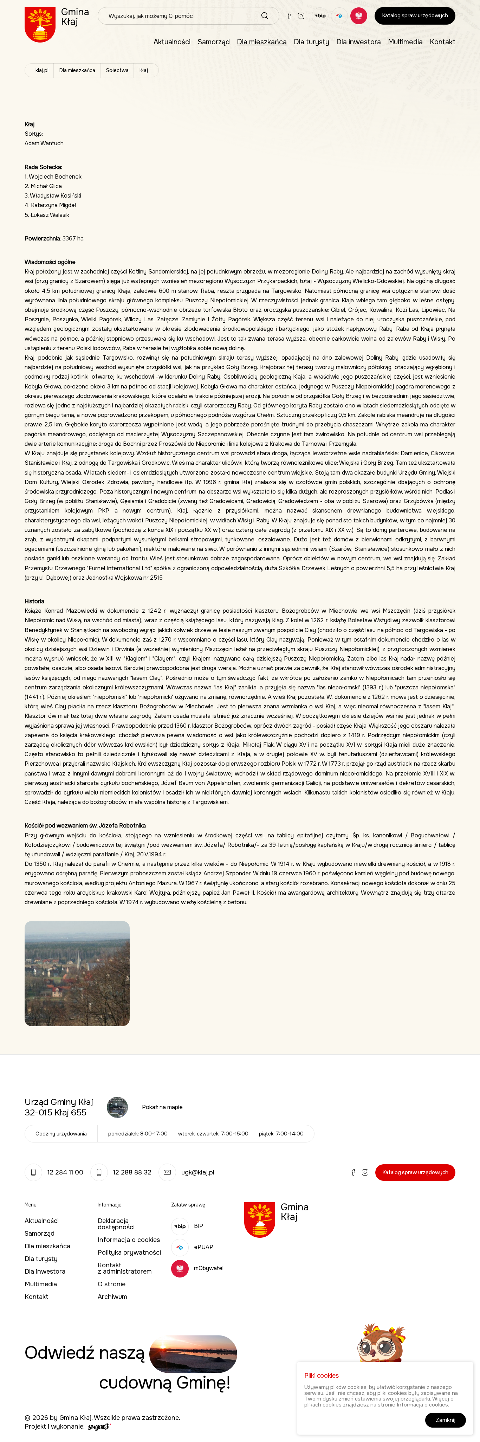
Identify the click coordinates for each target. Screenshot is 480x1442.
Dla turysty (311, 42)
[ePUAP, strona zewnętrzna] (339, 16)
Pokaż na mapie (162, 1107)
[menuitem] (172, 42)
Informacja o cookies (129, 1240)
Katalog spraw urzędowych (415, 15)
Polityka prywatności (129, 1252)
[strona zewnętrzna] (98, 1426)
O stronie (111, 1284)
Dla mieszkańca (262, 42)
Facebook (289, 16)
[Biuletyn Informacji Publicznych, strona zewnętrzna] (320, 16)
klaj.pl (41, 70)
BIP (198, 1226)
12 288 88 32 (132, 1172)
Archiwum (112, 1297)
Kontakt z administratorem (125, 1268)
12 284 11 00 (65, 1172)
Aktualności (172, 42)
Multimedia (405, 42)
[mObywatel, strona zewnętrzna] (359, 16)
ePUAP (203, 1247)
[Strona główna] (57, 24)
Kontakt (442, 42)
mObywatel (208, 1268)
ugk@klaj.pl (197, 1172)
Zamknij (445, 1420)
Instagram (301, 16)
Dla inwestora (358, 42)
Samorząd (213, 42)
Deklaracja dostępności (116, 1224)
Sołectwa (117, 70)
